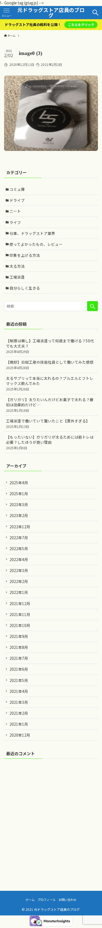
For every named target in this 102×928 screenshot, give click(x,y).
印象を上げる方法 (25, 255)
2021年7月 (19, 658)
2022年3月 (19, 570)
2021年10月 (20, 625)
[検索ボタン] (95, 12)
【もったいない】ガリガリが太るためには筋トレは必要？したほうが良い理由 (50, 442)
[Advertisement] (51, 817)
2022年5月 (19, 548)
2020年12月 (20, 735)
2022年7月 (19, 537)
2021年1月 (19, 724)
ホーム (30, 899)
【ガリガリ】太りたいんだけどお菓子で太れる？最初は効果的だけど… (50, 405)
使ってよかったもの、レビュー (36, 244)
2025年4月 (19, 482)
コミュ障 (17, 189)
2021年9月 (19, 636)
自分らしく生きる (25, 288)
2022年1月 (19, 592)
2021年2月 (19, 713)
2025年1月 (19, 493)
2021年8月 (19, 647)
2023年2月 (19, 515)
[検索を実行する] (92, 306)
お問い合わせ (67, 899)
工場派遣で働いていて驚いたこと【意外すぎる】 (48, 423)
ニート (15, 211)
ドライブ (17, 200)
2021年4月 (19, 691)
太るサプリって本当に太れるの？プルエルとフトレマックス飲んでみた (49, 383)
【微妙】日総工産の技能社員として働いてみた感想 (50, 364)
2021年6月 (19, 669)
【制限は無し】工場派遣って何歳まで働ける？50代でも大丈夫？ (50, 346)
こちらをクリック (81, 24)
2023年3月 (19, 504)
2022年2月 (19, 581)
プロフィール (46, 899)
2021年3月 (19, 702)
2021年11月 (20, 614)
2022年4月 (19, 559)
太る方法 (17, 266)
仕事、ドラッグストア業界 (32, 233)
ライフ (15, 222)
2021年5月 (19, 680)
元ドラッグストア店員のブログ (51, 12)
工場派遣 (17, 277)
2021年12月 (20, 603)
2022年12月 (20, 526)
